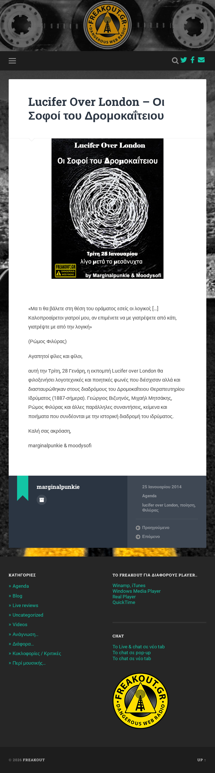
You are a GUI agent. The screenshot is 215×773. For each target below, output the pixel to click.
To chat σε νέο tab (132, 658)
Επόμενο (151, 536)
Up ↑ (201, 760)
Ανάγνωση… (25, 634)
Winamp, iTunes (129, 585)
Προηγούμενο (155, 527)
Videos (20, 624)
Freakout (34, 760)
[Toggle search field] (175, 60)
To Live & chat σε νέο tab (139, 646)
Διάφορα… (23, 644)
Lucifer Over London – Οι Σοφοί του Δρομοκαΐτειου (96, 108)
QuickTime (124, 602)
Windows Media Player (137, 591)
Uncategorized (28, 615)
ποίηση (187, 505)
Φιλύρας (150, 510)
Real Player (124, 596)
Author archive (42, 500)
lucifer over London (160, 505)
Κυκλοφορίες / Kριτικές (37, 653)
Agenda (149, 495)
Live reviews (25, 605)
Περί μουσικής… (29, 663)
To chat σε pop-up (132, 652)
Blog (17, 596)
